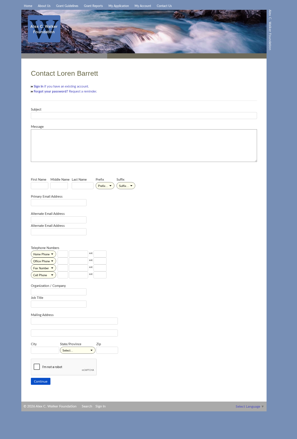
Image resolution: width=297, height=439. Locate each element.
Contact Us (164, 6)
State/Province (70, 344)
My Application (118, 6)
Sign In (100, 406)
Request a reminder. (65, 91)
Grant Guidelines (67, 6)
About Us (44, 6)
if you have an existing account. (61, 86)
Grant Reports (93, 6)
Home (28, 6)
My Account (143, 6)
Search (87, 406)
